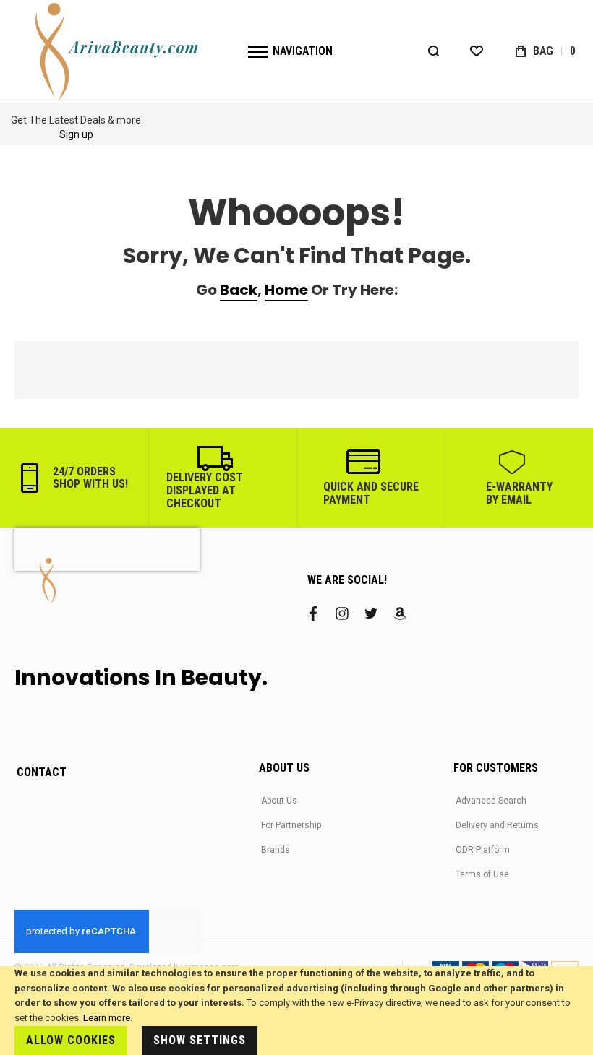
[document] (296, 1010)
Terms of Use (482, 874)
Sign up (76, 134)
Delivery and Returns (497, 825)
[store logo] (118, 51)
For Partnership (291, 825)
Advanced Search (491, 801)
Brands (275, 850)
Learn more (106, 1017)
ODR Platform (483, 850)
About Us (279, 801)
